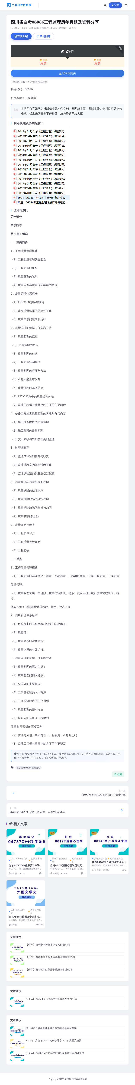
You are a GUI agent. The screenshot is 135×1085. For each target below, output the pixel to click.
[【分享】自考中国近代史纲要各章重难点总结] (17, 960)
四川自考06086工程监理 (28, 767)
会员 (45, 60)
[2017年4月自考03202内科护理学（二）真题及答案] (17, 1043)
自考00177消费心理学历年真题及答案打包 (67, 867)
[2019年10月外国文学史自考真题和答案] (26, 893)
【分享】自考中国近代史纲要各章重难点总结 (50, 957)
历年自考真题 (77, 860)
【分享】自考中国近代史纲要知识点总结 (48, 944)
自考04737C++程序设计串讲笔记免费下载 (25, 867)
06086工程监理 (40, 27)
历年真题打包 (100, 858)
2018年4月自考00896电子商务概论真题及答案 (51, 1028)
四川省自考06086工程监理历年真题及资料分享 (51, 998)
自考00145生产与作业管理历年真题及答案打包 (109, 863)
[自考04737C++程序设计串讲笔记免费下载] (26, 842)
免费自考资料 (36, 860)
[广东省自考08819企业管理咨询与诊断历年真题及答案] (17, 1056)
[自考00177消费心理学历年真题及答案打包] (67, 842)
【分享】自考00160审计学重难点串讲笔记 (49, 969)
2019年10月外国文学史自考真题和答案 (25, 918)
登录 (116, 5)
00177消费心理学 (59, 860)
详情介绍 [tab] (22, 36)
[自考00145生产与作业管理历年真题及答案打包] (109, 842)
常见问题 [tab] (45, 36)
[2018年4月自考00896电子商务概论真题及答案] (17, 1031)
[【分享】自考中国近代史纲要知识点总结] (17, 947)
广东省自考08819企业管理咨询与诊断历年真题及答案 (55, 1052)
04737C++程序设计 (19, 860)
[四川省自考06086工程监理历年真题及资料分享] (17, 1002)
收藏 (119, 774)
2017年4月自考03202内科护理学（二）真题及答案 (54, 1040)
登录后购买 (69, 73)
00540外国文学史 (18, 911)
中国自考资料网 (79, 1079)
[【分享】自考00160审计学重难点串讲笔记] (17, 972)
